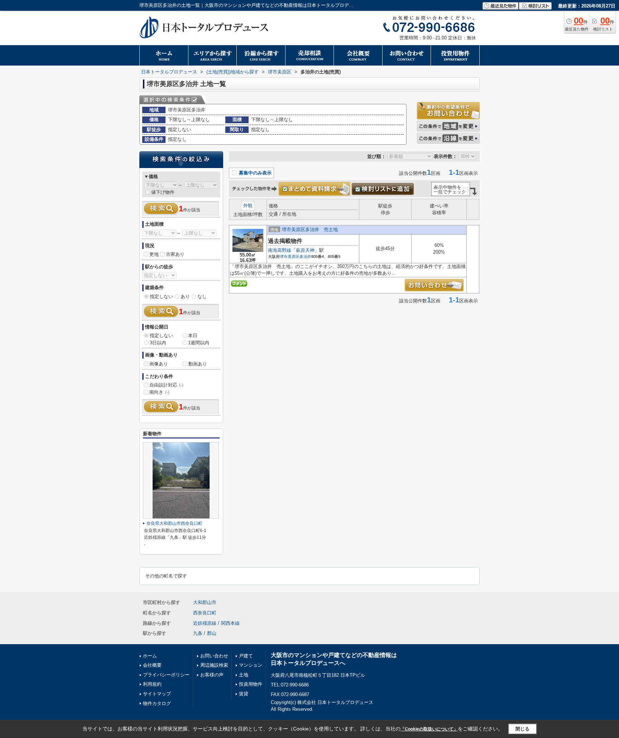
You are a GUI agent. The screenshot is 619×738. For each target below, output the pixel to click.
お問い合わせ (214, 655)
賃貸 (243, 693)
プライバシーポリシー (166, 674)
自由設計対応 (166, 385)
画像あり (158, 363)
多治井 (305, 256)
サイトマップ (157, 693)
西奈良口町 (204, 612)
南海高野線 (279, 250)
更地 (154, 254)
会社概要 (152, 665)
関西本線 (230, 623)
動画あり (197, 363)
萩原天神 (305, 250)
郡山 (211, 633)
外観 (248, 205)
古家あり (175, 254)
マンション (250, 665)
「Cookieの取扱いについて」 (429, 729)
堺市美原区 (289, 256)
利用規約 (152, 684)
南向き (159, 392)
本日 (192, 335)
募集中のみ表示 (254, 173)
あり (185, 296)
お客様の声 (212, 674)
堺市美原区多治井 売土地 (310, 229)
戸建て (246, 655)
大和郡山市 (204, 602)
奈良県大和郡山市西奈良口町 (174, 523)
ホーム (150, 655)
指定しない (161, 296)
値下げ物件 (162, 192)
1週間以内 (198, 342)
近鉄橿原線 (204, 623)
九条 (197, 633)
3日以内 (158, 342)
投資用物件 (250, 684)
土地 (243, 674)
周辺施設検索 (214, 665)
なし (202, 296)
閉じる (522, 729)
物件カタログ (157, 703)
